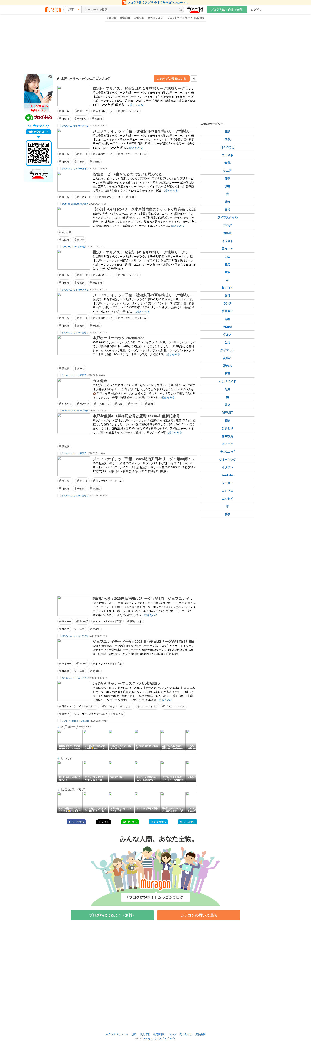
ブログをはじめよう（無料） (112, 915)
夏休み (227, 366)
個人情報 (145, 1034)
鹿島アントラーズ (111, 197)
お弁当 (227, 233)
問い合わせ (185, 1034)
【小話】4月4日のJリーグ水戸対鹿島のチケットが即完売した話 (144, 209)
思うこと (227, 248)
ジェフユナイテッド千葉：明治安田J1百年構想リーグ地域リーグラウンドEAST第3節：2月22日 (170, 294)
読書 (227, 186)
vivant (227, 327)
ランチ (227, 303)
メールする (189, 822)
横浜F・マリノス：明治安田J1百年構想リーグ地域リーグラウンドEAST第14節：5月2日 (164, 88)
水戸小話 (66, 232)
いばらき (110, 706)
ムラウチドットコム (117, 1034)
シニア (227, 170)
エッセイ (227, 498)
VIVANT (227, 412)
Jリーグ (84, 111)
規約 (134, 1034)
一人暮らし (103, 403)
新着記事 (125, 17)
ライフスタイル (227, 217)
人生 (227, 256)
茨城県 (98, 119)
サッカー (66, 111)
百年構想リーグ (104, 111)
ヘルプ (172, 1034)
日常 (227, 209)
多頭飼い (227, 311)
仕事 (227, 178)
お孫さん (66, 403)
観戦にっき (136, 621)
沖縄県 (65, 119)
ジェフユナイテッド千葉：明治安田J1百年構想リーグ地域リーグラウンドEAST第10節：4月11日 (171, 130)
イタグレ (227, 467)
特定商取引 (159, 1034)
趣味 (227, 420)
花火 (227, 405)
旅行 (227, 295)
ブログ (227, 225)
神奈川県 (82, 119)
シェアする (78, 822)
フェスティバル (149, 706)
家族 (227, 272)
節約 (227, 319)
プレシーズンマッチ (175, 706)
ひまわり (227, 428)
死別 (131, 197)
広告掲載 (200, 1034)
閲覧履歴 (199, 17)
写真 (227, 389)
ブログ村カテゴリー (178, 17)
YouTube (227, 475)
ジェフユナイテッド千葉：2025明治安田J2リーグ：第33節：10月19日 (149, 458)
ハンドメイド (227, 381)
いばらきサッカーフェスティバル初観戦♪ (126, 683)
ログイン (256, 9)
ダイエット (227, 350)
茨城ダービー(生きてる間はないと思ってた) (128, 173)
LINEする (132, 822)
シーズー (227, 483)
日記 (227, 131)
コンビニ (227, 491)
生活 (227, 342)
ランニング (227, 451)
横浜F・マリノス (130, 111)
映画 (227, 373)
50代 (119, 403)
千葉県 (80, 161)
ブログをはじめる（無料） (228, 9)
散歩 (227, 202)
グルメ (227, 334)
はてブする (160, 822)
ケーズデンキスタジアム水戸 (92, 714)
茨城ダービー (87, 197)
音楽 (227, 264)
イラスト (227, 241)
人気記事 (139, 17)
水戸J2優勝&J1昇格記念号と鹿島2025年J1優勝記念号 (136, 415)
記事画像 (112, 17)
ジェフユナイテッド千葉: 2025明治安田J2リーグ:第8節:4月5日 (144, 641)
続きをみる (136, 104)
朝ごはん (227, 288)
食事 (227, 514)
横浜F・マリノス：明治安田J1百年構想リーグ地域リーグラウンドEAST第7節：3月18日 (164, 252)
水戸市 (80, 239)
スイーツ (227, 444)
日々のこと (227, 147)
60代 (227, 162)
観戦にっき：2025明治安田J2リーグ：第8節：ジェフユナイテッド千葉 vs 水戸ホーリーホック (169, 598)
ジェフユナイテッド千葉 (134, 154)
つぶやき (227, 155)
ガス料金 (100, 380)
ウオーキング (227, 459)
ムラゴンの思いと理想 (199, 915)
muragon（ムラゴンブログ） (159, 1038)
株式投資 (227, 436)
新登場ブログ (155, 17)
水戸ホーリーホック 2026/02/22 (118, 337)
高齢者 (227, 358)
